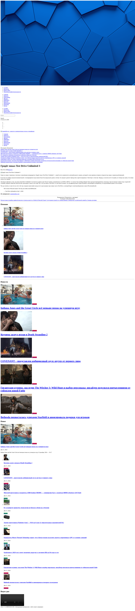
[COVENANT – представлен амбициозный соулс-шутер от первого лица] (13, 273)
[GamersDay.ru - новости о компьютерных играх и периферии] (17, 131)
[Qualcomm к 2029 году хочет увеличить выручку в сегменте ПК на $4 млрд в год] (7, 549)
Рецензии (6, 104)
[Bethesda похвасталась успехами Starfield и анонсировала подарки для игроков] (16, 413)
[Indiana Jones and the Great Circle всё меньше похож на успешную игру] (13, 225)
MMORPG (6, 100)
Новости (6, 96)
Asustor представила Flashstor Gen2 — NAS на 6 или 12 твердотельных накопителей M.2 (24, 156)
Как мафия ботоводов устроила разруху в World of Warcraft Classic (23, 200)
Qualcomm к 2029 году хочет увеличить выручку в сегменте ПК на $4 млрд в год (22, 159)
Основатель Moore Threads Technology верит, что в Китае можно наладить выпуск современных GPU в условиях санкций (33, 157)
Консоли (6, 101)
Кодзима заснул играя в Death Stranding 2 (11, 150)
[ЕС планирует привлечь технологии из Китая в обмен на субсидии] (7, 504)
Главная (6, 94)
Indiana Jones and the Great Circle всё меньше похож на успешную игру (19, 149)
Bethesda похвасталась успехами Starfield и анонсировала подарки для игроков (22, 162)
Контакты (6, 89)
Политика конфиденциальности (12, 92)
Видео (5, 105)
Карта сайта (7, 90)
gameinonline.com (14, 194)
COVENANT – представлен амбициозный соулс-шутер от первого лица (20, 152)
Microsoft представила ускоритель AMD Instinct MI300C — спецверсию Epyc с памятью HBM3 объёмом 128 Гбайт (31, 153)
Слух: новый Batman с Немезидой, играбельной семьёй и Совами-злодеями (71, 200)
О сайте (6, 87)
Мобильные (7, 103)
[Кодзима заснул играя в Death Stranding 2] (13, 249)
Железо (6, 98)
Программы (7, 97)
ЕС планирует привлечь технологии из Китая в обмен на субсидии (19, 155)
